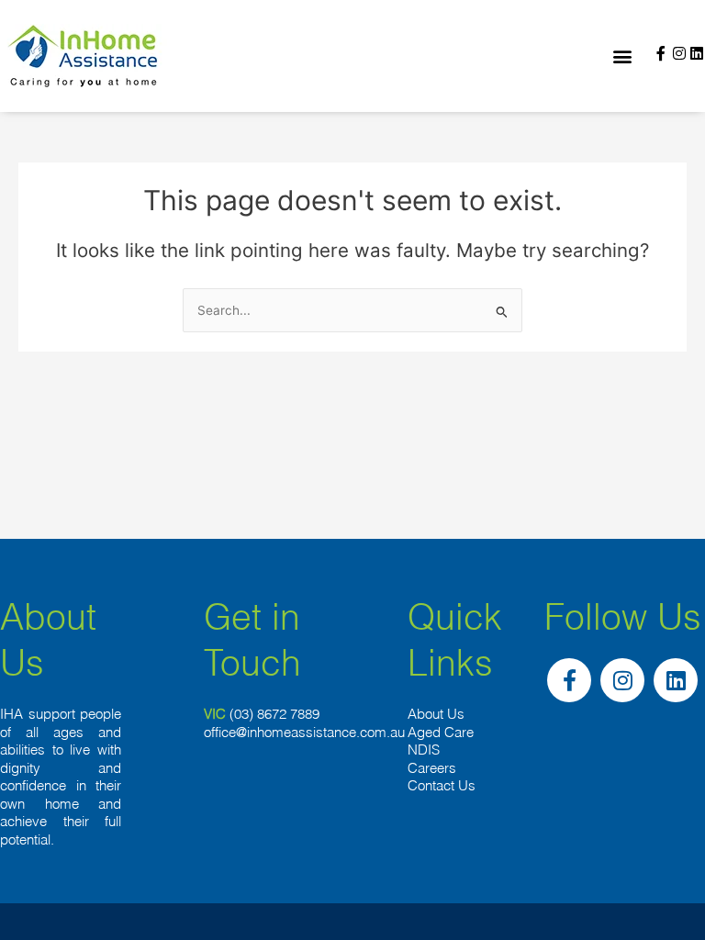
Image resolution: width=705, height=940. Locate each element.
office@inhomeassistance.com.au (304, 732)
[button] (623, 56)
